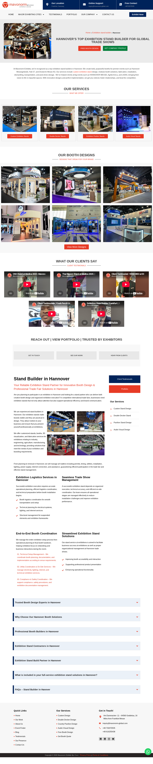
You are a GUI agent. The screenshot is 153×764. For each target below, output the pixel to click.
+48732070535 (129, 6)
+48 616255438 (109, 732)
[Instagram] (109, 739)
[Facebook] (100, 739)
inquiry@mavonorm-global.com (99, 6)
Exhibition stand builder (101, 33)
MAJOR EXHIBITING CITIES (29, 14)
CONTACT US (108, 14)
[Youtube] (113, 739)
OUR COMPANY (88, 14)
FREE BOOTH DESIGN (89, 48)
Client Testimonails (124, 379)
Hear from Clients (119, 355)
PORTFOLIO (72, 14)
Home (88, 33)
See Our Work (76, 355)
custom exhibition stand (82, 72)
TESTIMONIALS (55, 14)
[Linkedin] (105, 739)
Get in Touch (34, 355)
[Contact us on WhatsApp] (148, 751)
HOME (11, 14)
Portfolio (124, 389)
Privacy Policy (85, 755)
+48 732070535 (109, 728)
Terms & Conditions (100, 755)
